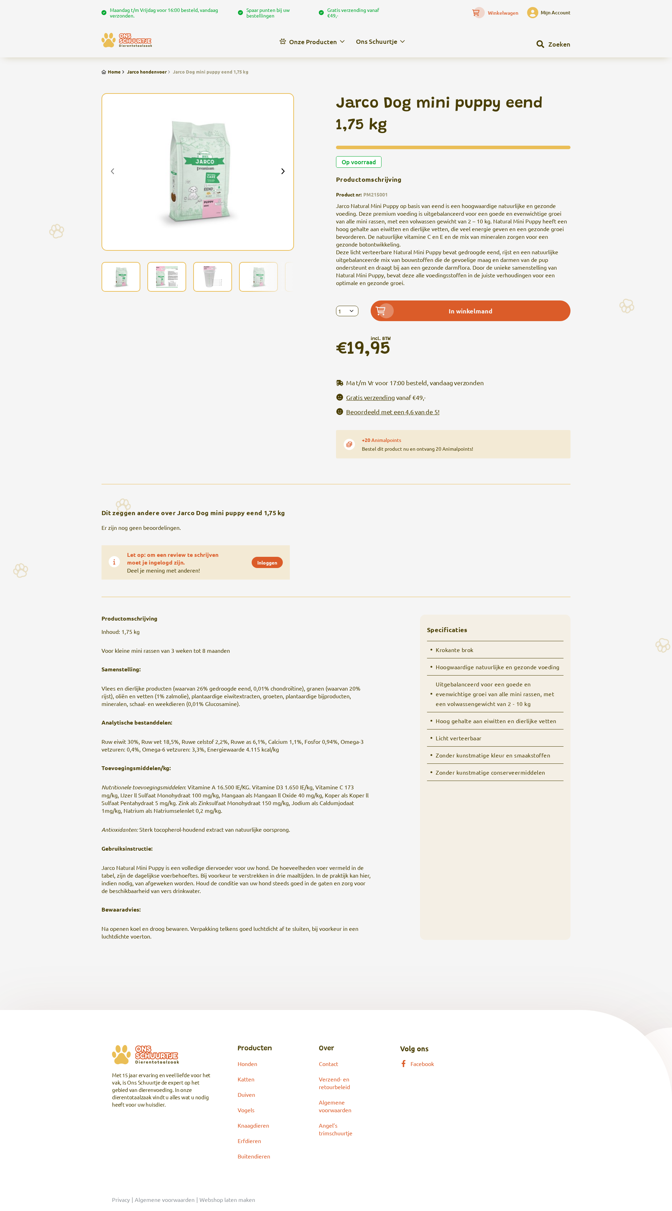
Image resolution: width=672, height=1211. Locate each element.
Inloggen (267, 562)
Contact (328, 1063)
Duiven (246, 1094)
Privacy (121, 1199)
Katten (246, 1078)
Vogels (246, 1109)
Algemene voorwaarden (165, 1199)
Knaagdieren (253, 1125)
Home (114, 72)
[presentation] (112, 172)
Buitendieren (254, 1156)
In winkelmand (470, 311)
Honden (247, 1063)
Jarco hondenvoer (147, 72)
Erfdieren (249, 1140)
